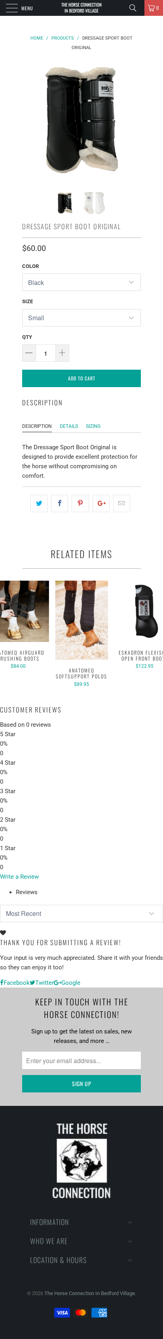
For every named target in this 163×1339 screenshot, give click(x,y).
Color (30, 266)
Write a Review (19, 876)
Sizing (93, 426)
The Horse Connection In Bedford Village (89, 1293)
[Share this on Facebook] (59, 503)
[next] (133, 120)
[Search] (136, 7)
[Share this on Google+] (101, 503)
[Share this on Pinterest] (80, 503)
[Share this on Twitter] (38, 503)
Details (69, 426)
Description (37, 426)
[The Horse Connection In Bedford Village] (81, 8)
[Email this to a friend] (121, 503)
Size (27, 301)
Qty (27, 337)
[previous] (30, 120)
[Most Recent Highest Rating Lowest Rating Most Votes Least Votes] (81, 913)
